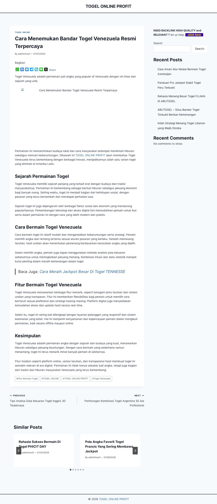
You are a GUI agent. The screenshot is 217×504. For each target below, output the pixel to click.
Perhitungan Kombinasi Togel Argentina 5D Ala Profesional (114, 400)
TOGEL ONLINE (22, 32)
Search (157, 43)
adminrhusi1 (24, 54)
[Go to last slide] (18, 450)
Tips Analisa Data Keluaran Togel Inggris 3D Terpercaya (38, 400)
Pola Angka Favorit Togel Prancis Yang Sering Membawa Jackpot (109, 446)
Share (52, 69)
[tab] (70, 469)
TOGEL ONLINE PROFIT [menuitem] (90, 155)
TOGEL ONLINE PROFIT (75, 378)
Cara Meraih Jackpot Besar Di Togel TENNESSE (82, 271)
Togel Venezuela (101, 378)
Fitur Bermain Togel (27, 378)
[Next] (135, 450)
